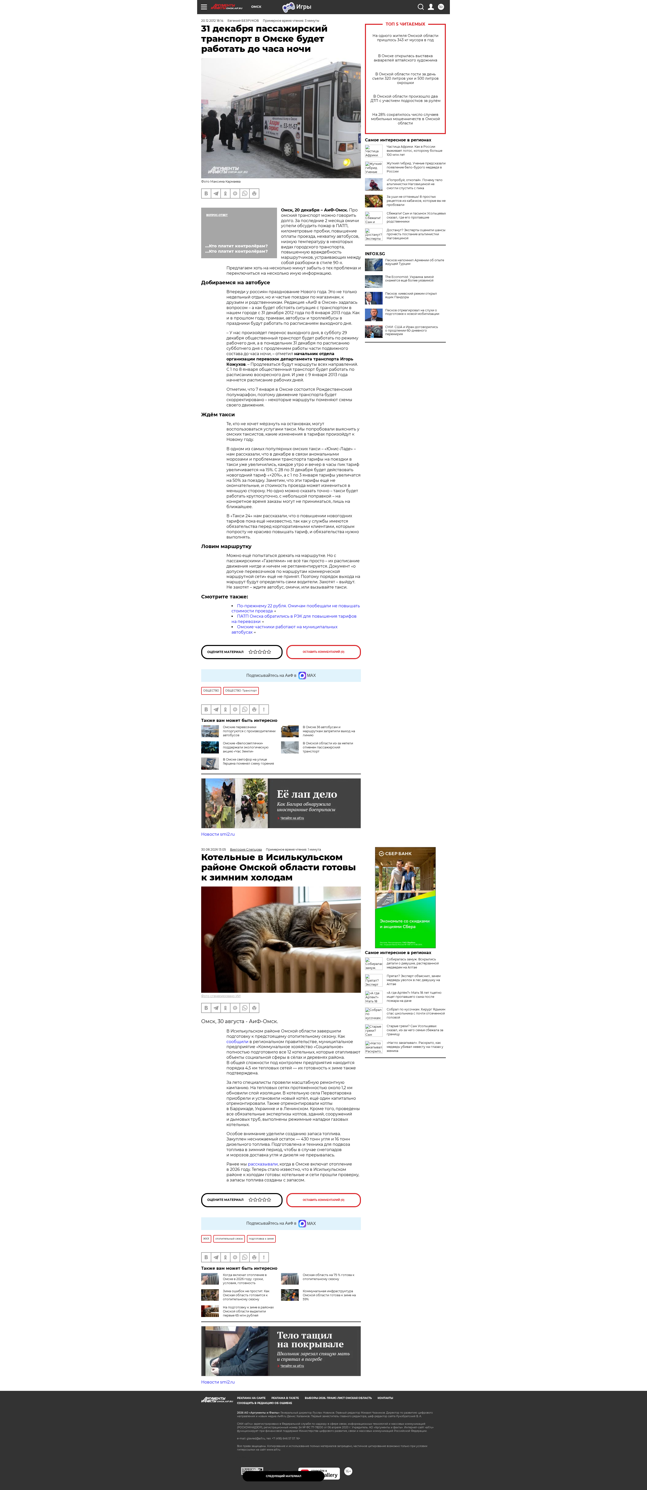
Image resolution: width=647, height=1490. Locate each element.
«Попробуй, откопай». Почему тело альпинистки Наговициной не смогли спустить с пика (415, 184)
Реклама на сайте (251, 1398)
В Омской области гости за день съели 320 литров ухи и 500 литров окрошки (405, 78)
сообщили (237, 1041)
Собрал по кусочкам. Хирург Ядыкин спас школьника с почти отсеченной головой (416, 1013)
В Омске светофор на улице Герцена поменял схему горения (248, 761)
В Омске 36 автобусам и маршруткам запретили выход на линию (329, 731)
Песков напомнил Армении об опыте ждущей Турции (414, 262)
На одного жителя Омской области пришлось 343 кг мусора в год (405, 38)
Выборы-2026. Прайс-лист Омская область (338, 1398)
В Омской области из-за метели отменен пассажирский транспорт (328, 747)
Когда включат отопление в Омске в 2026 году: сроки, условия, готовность (245, 1279)
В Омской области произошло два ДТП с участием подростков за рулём (406, 98)
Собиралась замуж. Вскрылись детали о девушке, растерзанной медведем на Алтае (413, 963)
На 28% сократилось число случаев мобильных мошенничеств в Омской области (405, 119)
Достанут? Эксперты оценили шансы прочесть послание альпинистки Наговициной (416, 234)
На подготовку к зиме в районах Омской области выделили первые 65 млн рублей (248, 1311)
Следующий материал (283, 1476)
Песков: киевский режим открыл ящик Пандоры (411, 295)
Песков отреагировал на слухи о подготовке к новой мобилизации (412, 312)
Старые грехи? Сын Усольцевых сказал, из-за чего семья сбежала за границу (415, 1030)
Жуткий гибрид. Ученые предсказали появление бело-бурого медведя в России (416, 167)
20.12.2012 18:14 (212, 21)
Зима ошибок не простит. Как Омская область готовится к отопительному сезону (246, 1295)
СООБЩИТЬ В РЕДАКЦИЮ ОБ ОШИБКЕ (264, 1403)
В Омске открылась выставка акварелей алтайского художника (405, 58)
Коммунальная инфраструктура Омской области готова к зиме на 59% (329, 1295)
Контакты (385, 1398)
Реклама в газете (285, 1398)
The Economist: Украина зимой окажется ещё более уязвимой (409, 278)
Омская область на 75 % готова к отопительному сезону (328, 1277)
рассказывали (263, 1164)
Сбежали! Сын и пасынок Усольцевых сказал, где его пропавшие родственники (416, 217)
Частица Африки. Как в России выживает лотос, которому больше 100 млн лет (414, 151)
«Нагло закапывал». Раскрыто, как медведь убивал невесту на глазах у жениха (415, 1047)
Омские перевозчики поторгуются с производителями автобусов (249, 731)
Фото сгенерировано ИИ (221, 996)
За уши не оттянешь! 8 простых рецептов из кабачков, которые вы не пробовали (416, 201)
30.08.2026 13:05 (213, 849)
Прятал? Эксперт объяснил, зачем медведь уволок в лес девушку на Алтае (414, 980)
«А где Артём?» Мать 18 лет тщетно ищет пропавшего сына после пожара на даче (414, 997)
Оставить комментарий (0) (323, 652)
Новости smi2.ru (218, 834)
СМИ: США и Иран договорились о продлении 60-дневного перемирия (411, 330)
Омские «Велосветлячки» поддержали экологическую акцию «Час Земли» (245, 747)
